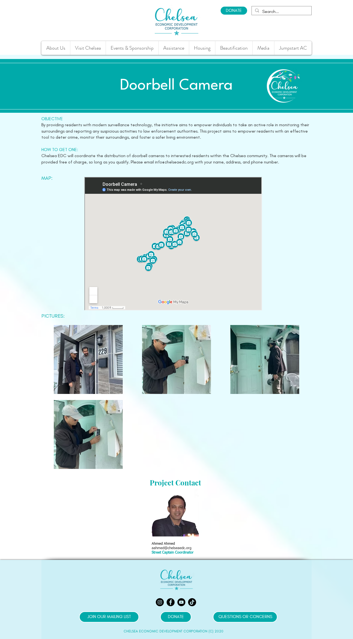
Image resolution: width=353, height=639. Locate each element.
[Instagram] (160, 602)
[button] (173, 48)
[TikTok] (192, 602)
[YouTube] (181, 602)
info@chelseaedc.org (174, 162)
